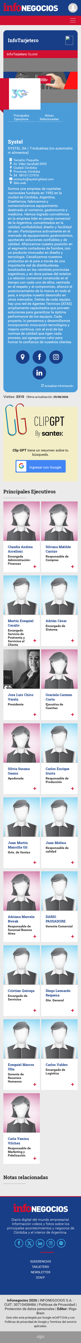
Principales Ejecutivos (21, 117)
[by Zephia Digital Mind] (40, 1337)
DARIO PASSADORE (56, 918)
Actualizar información (58, 386)
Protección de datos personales (29, 1309)
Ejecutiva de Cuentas (54, 706)
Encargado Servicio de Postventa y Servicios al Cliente (16, 638)
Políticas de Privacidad (57, 1304)
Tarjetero (40, 1267)
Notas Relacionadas (49, 117)
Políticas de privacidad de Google (26, 1321)
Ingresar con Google (45, 467)
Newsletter (40, 1272)
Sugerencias (40, 1261)
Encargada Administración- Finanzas (19, 560)
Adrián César (56, 620)
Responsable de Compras (57, 558)
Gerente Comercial (59, 926)
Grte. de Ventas (19, 852)
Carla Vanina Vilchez (18, 1140)
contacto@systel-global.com (34, 179)
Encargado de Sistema (55, 627)
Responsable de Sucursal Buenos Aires (20, 929)
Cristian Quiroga (21, 990)
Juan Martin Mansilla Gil (18, 844)
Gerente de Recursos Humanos (16, 1077)
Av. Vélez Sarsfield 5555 (30, 164)
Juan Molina (56, 842)
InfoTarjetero (17, 54)
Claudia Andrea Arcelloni (20, 549)
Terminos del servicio (63, 1321)
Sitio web (20, 183)
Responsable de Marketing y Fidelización (19, 1151)
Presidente (16, 704)
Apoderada (16, 778)
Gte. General (55, 1000)
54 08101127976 (26, 175)
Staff (40, 1277)
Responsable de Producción (57, 780)
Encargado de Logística (55, 1071)
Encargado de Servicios (17, 997)
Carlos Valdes (57, 1064)
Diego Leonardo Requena (58, 992)
